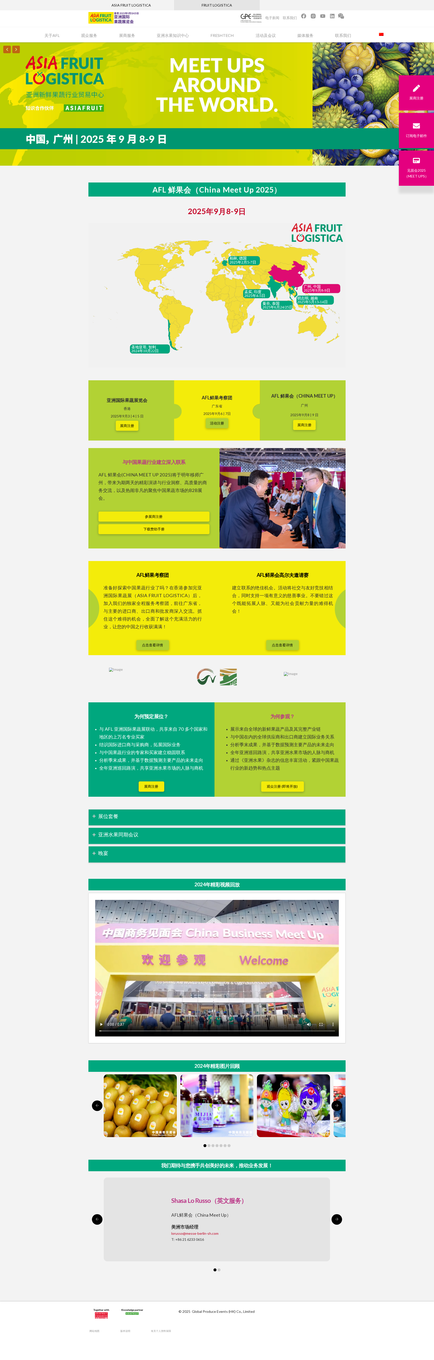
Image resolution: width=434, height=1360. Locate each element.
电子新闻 (272, 18)
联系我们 (290, 18)
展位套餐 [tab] (108, 816)
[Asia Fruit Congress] (101, 1314)
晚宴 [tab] (103, 853)
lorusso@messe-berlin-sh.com (195, 1233)
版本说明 (125, 1330)
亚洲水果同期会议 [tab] (118, 834)
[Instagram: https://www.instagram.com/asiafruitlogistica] (313, 18)
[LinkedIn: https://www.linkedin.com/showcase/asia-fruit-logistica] (332, 18)
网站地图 (94, 1330)
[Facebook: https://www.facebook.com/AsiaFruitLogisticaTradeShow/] (304, 18)
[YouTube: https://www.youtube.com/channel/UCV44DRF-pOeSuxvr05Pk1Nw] (323, 18)
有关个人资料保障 (161, 1330)
